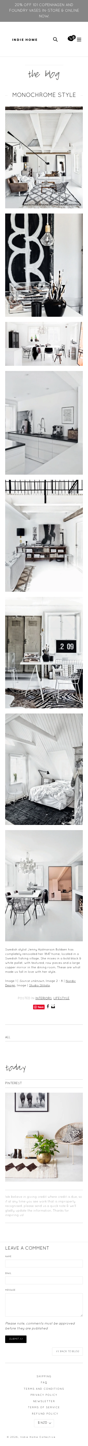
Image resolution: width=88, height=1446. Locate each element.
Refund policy (45, 1414)
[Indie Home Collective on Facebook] (48, 1007)
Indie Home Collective (38, 1437)
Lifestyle (61, 998)
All (7, 1037)
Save (41, 1007)
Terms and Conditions (44, 1389)
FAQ (44, 1382)
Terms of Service (44, 1407)
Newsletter (44, 1401)
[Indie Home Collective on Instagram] (53, 1007)
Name (8, 1257)
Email (8, 1273)
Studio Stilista (39, 985)
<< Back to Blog (67, 1351)
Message (10, 1290)
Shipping (44, 1376)
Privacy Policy (44, 1395)
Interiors (43, 998)
